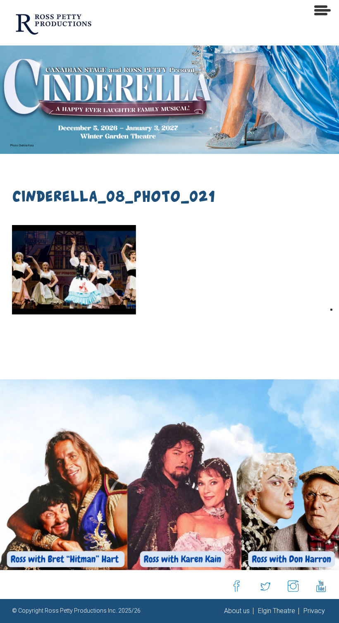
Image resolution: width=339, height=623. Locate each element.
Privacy (313, 611)
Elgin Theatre (275, 611)
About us (237, 611)
